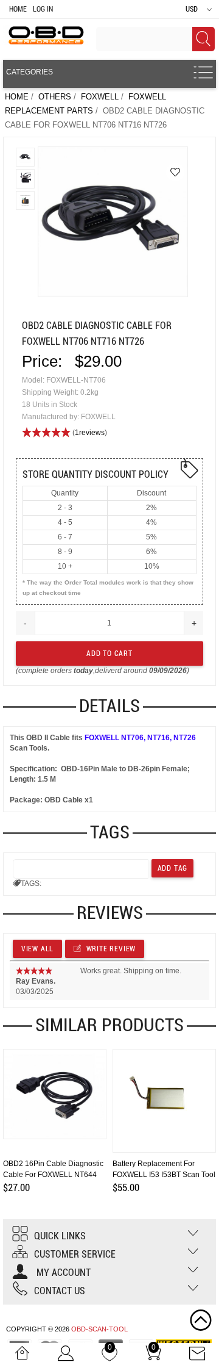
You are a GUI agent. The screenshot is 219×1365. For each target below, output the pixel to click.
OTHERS (54, 96)
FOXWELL (100, 96)
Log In (43, 9)
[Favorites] (175, 172)
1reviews (90, 432)
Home (18, 9)
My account (62, 1272)
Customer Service (75, 1254)
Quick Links (60, 1236)
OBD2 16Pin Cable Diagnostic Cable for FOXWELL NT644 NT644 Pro (53, 1174)
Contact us (59, 1291)
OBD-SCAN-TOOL (99, 1329)
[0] (109, 1356)
